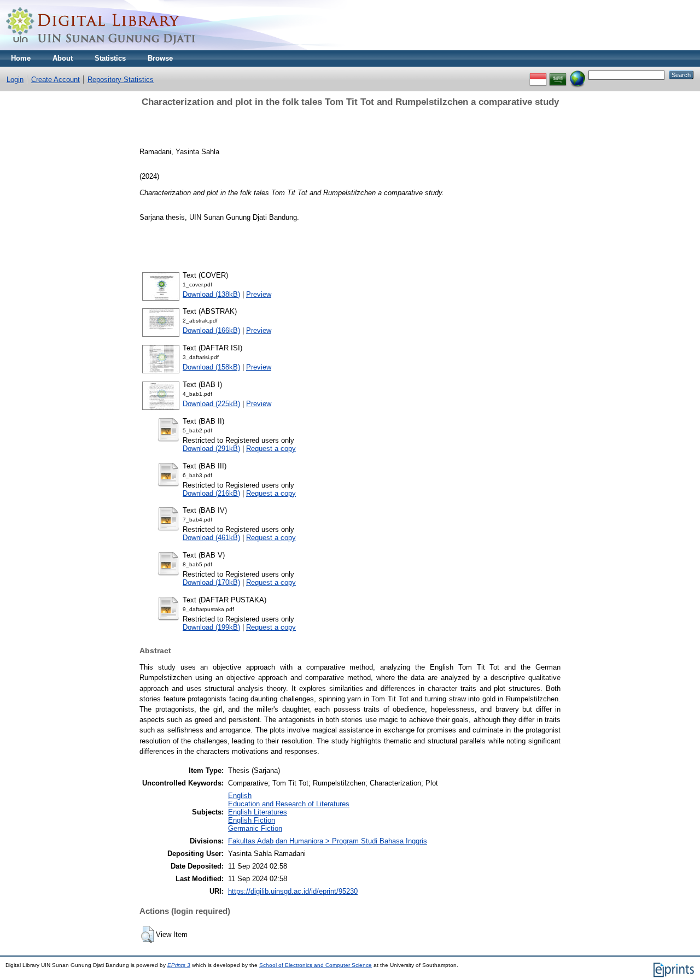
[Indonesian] (538, 75)
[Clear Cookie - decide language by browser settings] (577, 75)
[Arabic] (558, 75)
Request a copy (271, 448)
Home (21, 58)
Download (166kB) (211, 330)
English (240, 796)
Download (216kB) (211, 493)
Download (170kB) (211, 582)
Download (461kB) (211, 538)
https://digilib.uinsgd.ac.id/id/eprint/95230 (293, 891)
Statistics (110, 58)
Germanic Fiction (255, 828)
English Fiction (251, 820)
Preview (258, 294)
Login (15, 79)
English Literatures (257, 812)
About (62, 58)
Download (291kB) (211, 448)
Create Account (55, 79)
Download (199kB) (211, 627)
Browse (160, 58)
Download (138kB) (211, 294)
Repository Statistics (121, 79)
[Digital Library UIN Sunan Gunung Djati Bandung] (101, 48)
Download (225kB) (211, 404)
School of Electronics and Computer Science (315, 965)
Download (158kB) (211, 367)
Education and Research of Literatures (288, 804)
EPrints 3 (178, 965)
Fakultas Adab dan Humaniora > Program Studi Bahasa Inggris (327, 841)
